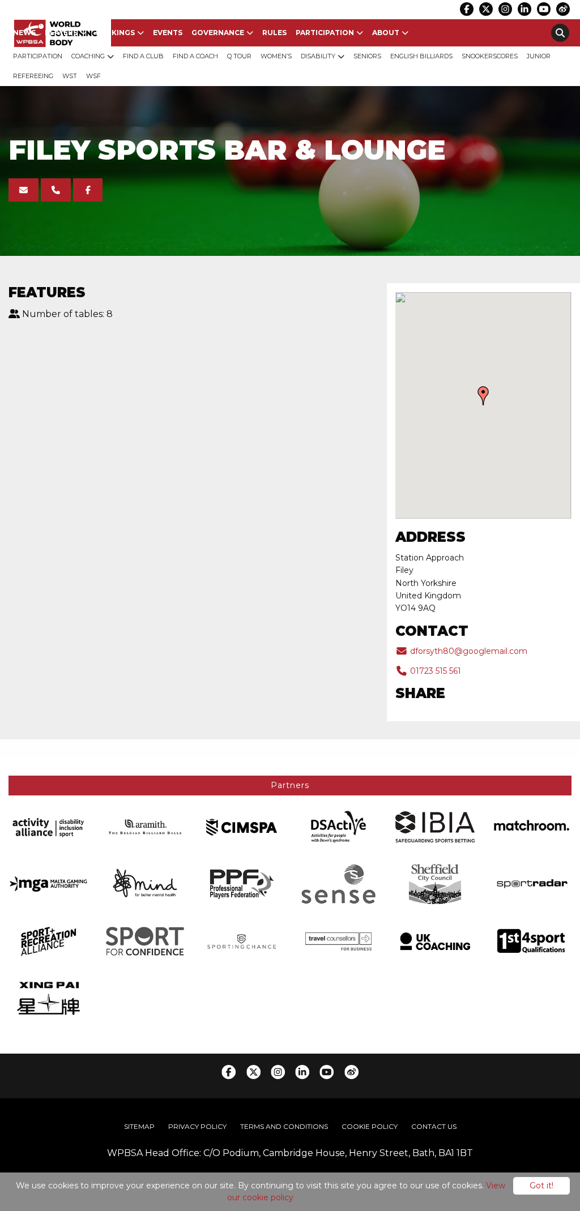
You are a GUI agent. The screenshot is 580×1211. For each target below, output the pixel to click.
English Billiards (421, 56)
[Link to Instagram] (505, 9)
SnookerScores (490, 56)
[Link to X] (485, 9)
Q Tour (239, 56)
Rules (274, 32)
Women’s (276, 56)
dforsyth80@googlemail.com (467, 651)
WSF (93, 76)
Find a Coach (195, 56)
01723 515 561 (434, 671)
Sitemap (139, 1126)
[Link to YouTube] (543, 9)
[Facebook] (88, 190)
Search (560, 33)
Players (61, 32)
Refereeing (33, 76)
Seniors (367, 56)
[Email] (23, 190)
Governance (217, 32)
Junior (539, 56)
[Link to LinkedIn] (524, 9)
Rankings (115, 32)
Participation (325, 32)
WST (69, 76)
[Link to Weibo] (563, 9)
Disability (318, 56)
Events (167, 32)
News (24, 32)
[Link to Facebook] (466, 9)
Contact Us (434, 1126)
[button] (483, 396)
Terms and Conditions (284, 1126)
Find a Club (143, 56)
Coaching (88, 56)
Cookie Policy (370, 1126)
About (385, 32)
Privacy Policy (197, 1126)
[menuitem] (24, 32)
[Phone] (56, 190)
